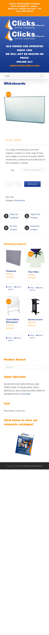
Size (12, 170)
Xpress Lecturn (35, 319)
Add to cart (32, 184)
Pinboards (11, 271)
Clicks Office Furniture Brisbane (31, 466)
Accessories (20, 200)
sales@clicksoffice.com (24, 65)
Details (18, 287)
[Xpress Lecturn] (35, 305)
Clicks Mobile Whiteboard (12, 320)
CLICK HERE (25, 394)
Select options (10, 288)
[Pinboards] (13, 258)
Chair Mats (33, 271)
